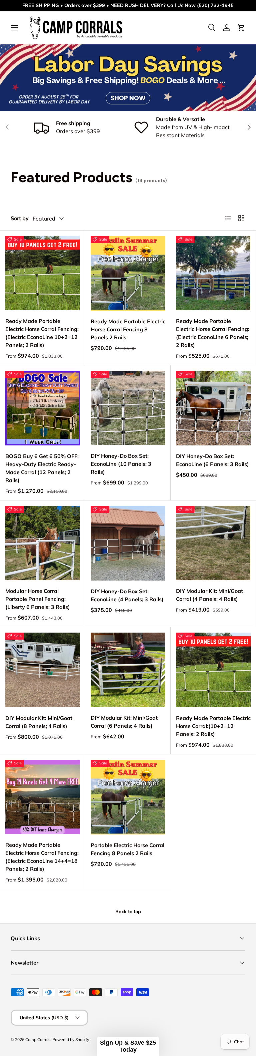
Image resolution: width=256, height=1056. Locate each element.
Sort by (20, 218)
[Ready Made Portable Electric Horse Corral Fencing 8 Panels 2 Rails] (128, 273)
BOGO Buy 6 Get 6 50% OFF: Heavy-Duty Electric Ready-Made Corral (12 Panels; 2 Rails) (42, 468)
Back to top (128, 912)
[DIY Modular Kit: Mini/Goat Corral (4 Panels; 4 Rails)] (213, 543)
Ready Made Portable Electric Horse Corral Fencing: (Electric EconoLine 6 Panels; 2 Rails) (212, 333)
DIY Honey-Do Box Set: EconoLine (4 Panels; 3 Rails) (127, 595)
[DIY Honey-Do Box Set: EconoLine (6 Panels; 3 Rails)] (213, 408)
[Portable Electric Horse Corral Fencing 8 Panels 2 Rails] (128, 797)
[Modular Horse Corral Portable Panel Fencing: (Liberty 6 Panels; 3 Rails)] (42, 543)
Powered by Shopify (70, 1039)
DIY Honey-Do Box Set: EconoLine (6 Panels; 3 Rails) (212, 460)
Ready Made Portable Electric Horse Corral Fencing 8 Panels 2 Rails (128, 329)
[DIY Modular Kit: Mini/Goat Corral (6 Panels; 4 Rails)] (128, 670)
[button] (128, 1046)
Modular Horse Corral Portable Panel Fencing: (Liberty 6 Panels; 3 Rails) (37, 599)
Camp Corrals (37, 1039)
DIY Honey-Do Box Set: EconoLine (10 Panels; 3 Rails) (121, 463)
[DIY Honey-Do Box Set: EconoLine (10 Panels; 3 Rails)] (128, 408)
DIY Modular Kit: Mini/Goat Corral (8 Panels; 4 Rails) (38, 722)
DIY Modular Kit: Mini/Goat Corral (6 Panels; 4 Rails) (124, 721)
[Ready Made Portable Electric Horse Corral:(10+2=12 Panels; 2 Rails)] (213, 670)
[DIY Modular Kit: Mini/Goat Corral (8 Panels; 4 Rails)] (42, 670)
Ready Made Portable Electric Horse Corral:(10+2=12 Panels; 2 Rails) (213, 726)
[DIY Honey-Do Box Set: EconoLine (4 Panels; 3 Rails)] (128, 543)
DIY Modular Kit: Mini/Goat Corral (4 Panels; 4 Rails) (209, 595)
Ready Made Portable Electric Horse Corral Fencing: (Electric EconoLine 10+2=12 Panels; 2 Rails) (42, 333)
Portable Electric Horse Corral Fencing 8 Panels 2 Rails (127, 849)
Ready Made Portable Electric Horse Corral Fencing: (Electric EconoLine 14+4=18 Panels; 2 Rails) (42, 856)
